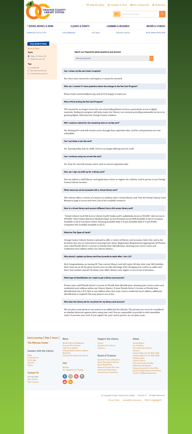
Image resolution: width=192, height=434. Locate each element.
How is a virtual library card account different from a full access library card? (98, 208)
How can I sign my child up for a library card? (84, 171)
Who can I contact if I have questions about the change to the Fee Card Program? (101, 86)
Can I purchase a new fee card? (78, 141)
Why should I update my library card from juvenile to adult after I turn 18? (97, 256)
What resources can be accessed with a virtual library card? (90, 190)
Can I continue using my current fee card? (82, 156)
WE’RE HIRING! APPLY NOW (155, 33)
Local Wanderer (68, 33)
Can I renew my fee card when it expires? (82, 71)
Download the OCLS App (36, 33)
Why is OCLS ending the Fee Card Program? (83, 101)
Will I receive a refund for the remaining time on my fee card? (91, 122)
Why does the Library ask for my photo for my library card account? (94, 301)
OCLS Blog (96, 33)
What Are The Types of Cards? (77, 232)
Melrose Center (123, 33)
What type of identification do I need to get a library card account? (94, 277)
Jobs (65, 363)
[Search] (151, 58)
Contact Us (33, 372)
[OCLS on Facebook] (65, 376)
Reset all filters (34, 48)
